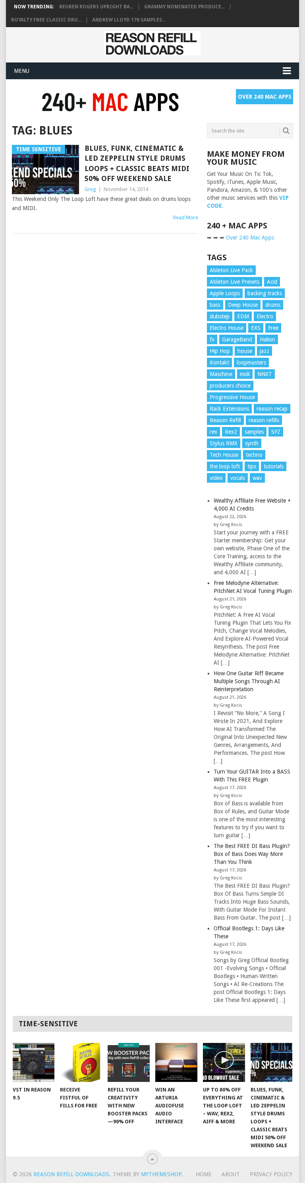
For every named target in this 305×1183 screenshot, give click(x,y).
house (244, 351)
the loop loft (225, 466)
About (231, 1174)
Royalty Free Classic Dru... (46, 20)
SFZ (275, 432)
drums (272, 305)
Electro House (226, 328)
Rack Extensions (229, 408)
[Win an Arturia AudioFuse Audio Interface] (176, 1062)
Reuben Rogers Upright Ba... (96, 7)
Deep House (243, 305)
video (216, 478)
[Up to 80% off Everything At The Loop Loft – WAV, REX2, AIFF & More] (224, 1062)
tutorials (274, 466)
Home (204, 1174)
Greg (90, 189)
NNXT (264, 374)
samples (254, 432)
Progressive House (232, 397)
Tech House (224, 455)
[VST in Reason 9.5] (34, 1062)
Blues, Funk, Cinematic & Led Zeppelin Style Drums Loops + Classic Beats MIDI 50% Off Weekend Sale (137, 163)
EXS (256, 328)
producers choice (230, 385)
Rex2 (231, 432)
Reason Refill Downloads (71, 1174)
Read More (185, 217)
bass (215, 305)
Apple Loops (225, 293)
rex (213, 432)
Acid (272, 282)
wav (257, 478)
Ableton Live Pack (231, 270)
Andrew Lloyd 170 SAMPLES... (129, 20)
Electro (265, 316)
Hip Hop (220, 351)
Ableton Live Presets (234, 282)
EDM (243, 316)
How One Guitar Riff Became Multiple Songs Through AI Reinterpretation (249, 681)
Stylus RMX (223, 443)
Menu (21, 71)
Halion (267, 339)
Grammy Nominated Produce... (184, 7)
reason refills (264, 420)
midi (245, 374)
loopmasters (251, 362)
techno (254, 455)
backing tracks (264, 293)
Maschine (221, 374)
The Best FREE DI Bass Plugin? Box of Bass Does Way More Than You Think (252, 854)
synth (252, 443)
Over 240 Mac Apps (264, 97)
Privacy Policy (271, 1174)
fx (212, 339)
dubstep (220, 316)
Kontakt (219, 362)
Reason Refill (225, 420)
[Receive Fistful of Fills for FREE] (81, 1062)
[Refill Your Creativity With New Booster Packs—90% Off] (129, 1062)
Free (273, 328)
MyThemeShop (161, 1174)
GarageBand (237, 339)
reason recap (272, 408)
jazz (264, 351)
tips (251, 466)
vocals (237, 478)
